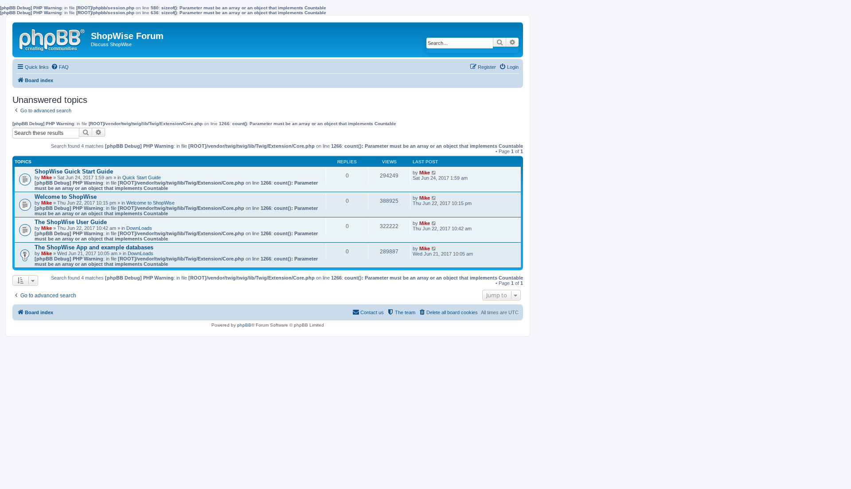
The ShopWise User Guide (71, 222)
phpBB (244, 325)
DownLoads (139, 228)
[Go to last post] (434, 172)
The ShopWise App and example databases (94, 247)
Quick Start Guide (141, 177)
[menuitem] (60, 67)
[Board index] (53, 38)
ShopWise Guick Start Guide (74, 171)
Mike (46, 177)
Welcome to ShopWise (66, 196)
